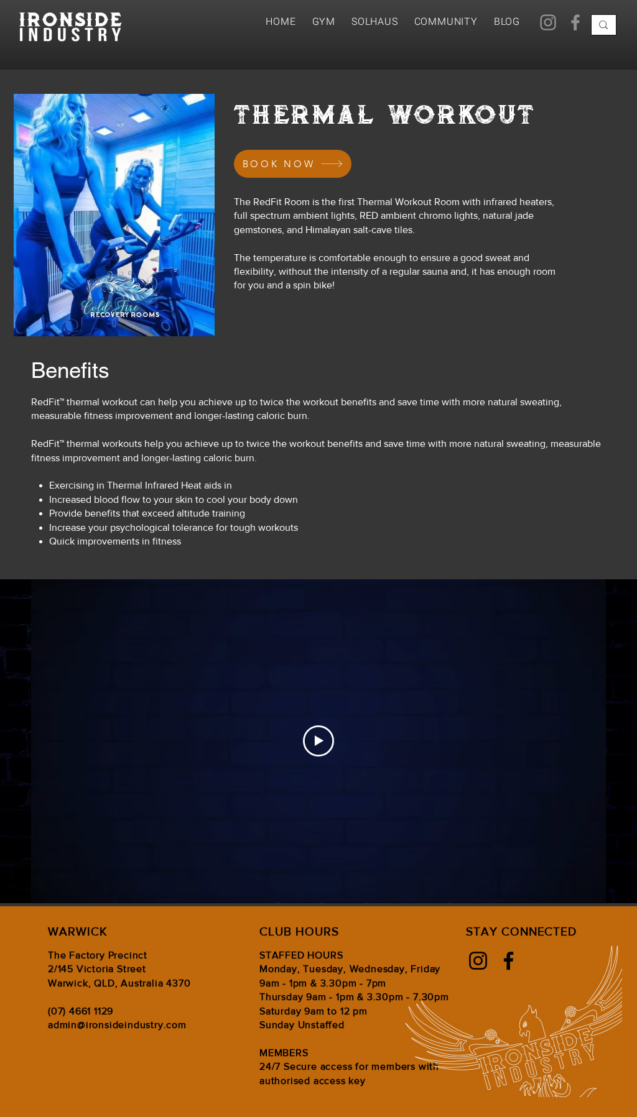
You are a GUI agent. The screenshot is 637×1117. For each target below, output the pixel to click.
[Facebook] (575, 22)
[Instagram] (548, 22)
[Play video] (318, 740)
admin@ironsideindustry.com (117, 1024)
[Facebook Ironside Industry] (508, 961)
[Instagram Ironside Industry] (478, 961)
